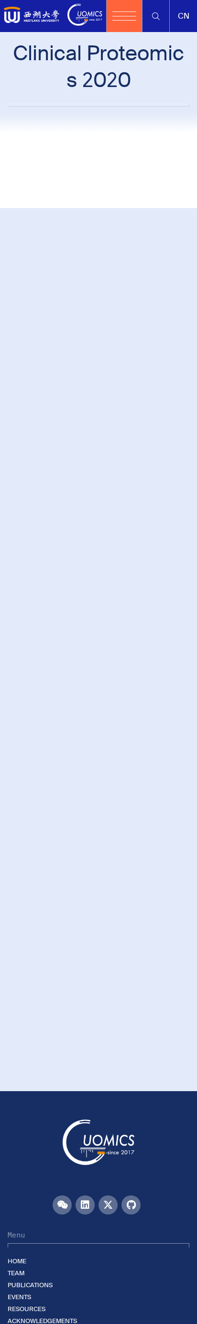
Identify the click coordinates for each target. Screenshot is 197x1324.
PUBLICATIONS (30, 1285)
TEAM (16, 1273)
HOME (17, 1261)
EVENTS (19, 1297)
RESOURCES (26, 1309)
